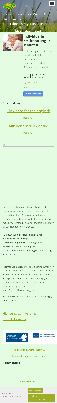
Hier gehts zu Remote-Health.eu (28, 349)
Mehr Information (16, 396)
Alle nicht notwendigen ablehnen (41, 398)
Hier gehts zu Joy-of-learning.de (28, 355)
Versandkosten (35, 82)
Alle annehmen (35, 390)
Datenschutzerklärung (28, 381)
